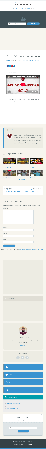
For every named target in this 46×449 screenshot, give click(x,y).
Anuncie (21, 8)
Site (5, 239)
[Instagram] (27, 357)
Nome (5, 227)
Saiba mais (22, 345)
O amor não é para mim (22, 166)
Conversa (11, 382)
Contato (28, 8)
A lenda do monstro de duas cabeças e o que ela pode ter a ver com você (13, 191)
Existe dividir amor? (7, 177)
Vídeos (37, 60)
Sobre (16, 8)
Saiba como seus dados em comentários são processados (31, 249)
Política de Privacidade (28, 444)
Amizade (11, 366)
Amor (10, 374)
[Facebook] (18, 357)
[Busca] (32, 7)
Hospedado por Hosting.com (18, 444)
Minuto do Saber (15, 441)
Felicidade (12, 390)
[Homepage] (23, 3)
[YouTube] (22, 357)
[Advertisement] (23, 41)
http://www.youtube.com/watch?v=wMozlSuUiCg (26, 96)
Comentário (7, 208)
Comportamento (32, 60)
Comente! (25, 60)
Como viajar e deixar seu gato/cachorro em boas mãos (32, 190)
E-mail (6, 233)
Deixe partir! (33, 177)
